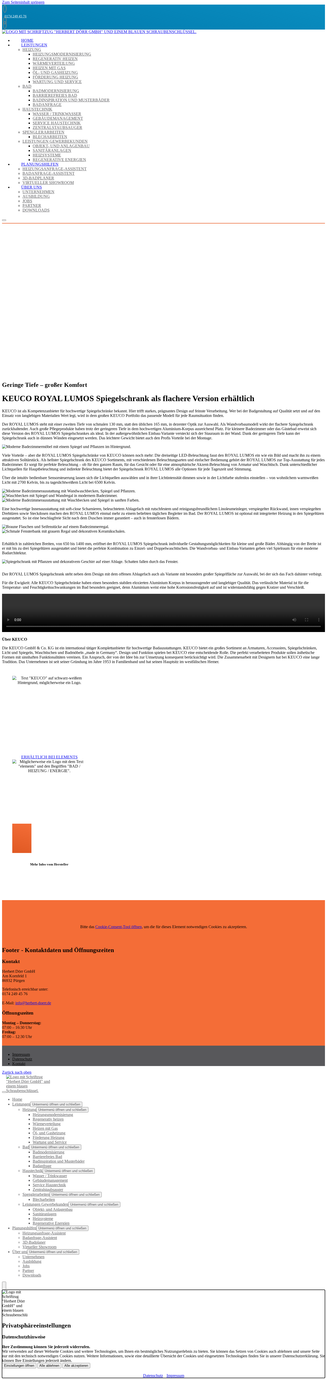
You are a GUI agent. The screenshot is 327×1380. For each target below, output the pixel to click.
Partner (31, 205)
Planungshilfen (40, 164)
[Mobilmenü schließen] (4, 1092)
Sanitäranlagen (52, 150)
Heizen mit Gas (49, 68)
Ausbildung (36, 196)
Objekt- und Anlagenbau (61, 146)
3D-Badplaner (38, 178)
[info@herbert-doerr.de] (4, 20)
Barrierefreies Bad (55, 95)
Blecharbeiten (50, 137)
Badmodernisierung (56, 91)
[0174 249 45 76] (4, 25)
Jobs (27, 201)
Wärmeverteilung (54, 63)
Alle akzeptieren (76, 1366)
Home (27, 40)
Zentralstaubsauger (57, 127)
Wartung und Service (57, 82)
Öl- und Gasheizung (55, 72)
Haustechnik (37, 109)
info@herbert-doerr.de (33, 1003)
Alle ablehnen (49, 1366)
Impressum (21, 1054)
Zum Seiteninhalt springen (23, 2)
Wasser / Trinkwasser (57, 114)
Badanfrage (47, 104)
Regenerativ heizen (55, 59)
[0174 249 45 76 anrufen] (4, 9)
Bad (26, 86)
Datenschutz (22, 1059)
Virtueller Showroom (48, 182)
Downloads (36, 210)
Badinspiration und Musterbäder (71, 100)
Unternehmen (38, 192)
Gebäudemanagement (58, 118)
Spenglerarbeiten (43, 132)
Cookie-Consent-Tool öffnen (118, 927)
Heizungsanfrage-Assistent (54, 169)
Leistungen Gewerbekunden (55, 141)
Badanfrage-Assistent (48, 173)
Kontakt (18, 1063)
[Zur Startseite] (99, 32)
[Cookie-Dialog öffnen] (4, 1286)
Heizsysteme (47, 155)
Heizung (31, 49)
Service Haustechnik (57, 123)
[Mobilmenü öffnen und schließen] (4, 220)
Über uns (31, 187)
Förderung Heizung (55, 77)
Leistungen (34, 45)
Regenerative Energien (59, 159)
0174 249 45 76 (16, 16)
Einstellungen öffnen (19, 1366)
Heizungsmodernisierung (62, 54)
